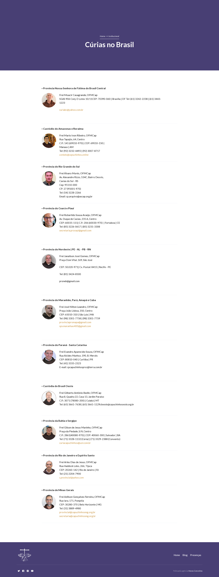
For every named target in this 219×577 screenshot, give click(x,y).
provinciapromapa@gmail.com (75, 322)
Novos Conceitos (195, 571)
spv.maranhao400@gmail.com (75, 326)
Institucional (114, 36)
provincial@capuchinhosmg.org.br (77, 512)
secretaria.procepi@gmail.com (75, 230)
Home (102, 36)
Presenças (195, 555)
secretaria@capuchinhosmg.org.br (77, 516)
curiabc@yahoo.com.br (71, 109)
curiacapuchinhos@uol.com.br (75, 442)
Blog (185, 555)
